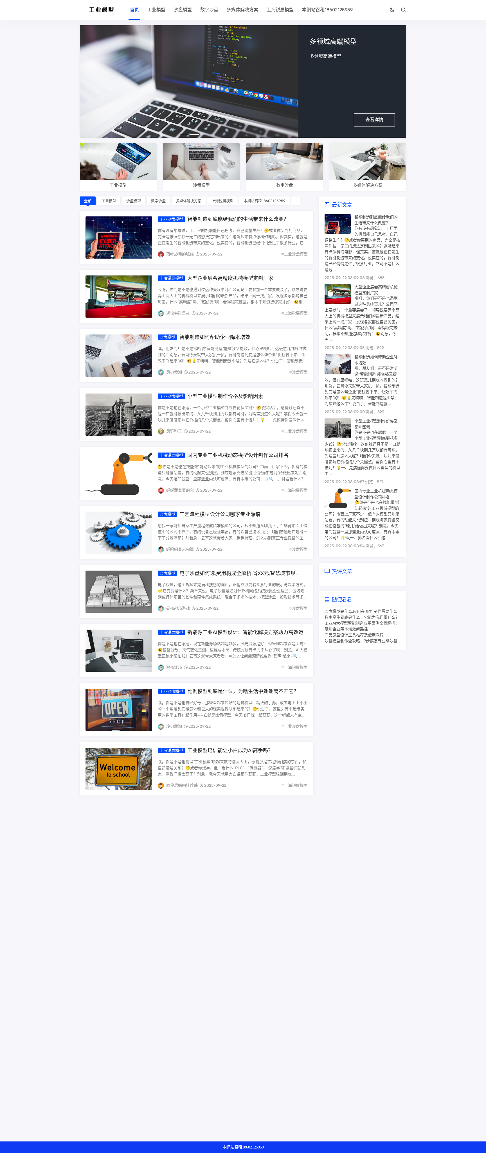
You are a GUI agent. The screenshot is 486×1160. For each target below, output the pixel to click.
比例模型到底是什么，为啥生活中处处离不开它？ (243, 691)
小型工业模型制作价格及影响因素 (225, 396)
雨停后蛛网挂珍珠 (182, 785)
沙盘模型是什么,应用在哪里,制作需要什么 (361, 611)
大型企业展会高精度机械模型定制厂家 (230, 278)
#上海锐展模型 (294, 313)
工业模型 (156, 9)
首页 (134, 9)
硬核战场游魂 (178, 608)
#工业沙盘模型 (294, 254)
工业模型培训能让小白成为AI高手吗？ (230, 750)
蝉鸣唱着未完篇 (180, 549)
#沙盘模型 (298, 372)
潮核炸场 (174, 667)
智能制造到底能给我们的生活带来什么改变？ (238, 219)
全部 (87, 201)
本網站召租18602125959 (327, 9)
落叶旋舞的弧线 (180, 254)
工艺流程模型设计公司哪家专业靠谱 (219, 514)
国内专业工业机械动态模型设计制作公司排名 (238, 455)
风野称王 (174, 431)
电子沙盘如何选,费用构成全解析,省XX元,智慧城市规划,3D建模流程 (226, 576)
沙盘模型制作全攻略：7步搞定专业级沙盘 (361, 641)
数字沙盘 (209, 9)
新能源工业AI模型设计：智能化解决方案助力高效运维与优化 (230, 635)
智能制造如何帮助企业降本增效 (214, 337)
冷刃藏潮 (174, 726)
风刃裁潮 (174, 372)
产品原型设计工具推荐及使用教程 (354, 635)
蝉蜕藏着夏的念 (180, 490)
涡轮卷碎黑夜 (178, 313)
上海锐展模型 (280, 9)
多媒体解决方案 (242, 9)
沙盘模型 (183, 9)
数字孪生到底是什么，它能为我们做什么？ (362, 617)
